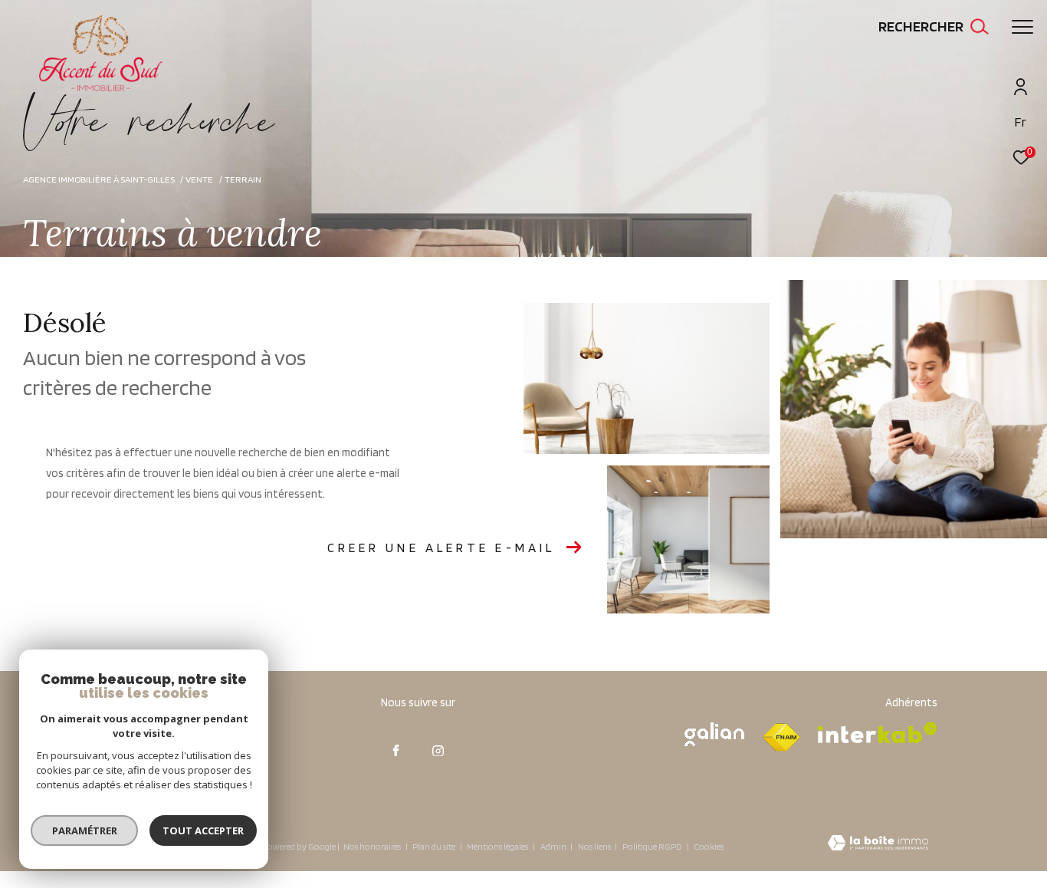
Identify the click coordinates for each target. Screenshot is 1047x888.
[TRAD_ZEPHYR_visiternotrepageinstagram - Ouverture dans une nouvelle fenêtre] (438, 750)
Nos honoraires (372, 846)
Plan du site (434, 846)
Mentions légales (498, 846)
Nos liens (595, 846)
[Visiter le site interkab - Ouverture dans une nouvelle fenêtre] (877, 732)
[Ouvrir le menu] (1022, 27)
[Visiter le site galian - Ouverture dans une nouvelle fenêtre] (714, 734)
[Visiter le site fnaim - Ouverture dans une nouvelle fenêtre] (781, 737)
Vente (199, 179)
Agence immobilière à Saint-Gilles (99, 179)
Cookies (709, 846)
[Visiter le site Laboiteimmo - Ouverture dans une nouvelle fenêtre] (878, 844)
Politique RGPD (652, 846)
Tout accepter (203, 830)
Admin (554, 846)
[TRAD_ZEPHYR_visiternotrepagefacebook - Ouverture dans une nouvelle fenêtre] (396, 750)
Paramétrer (84, 830)
